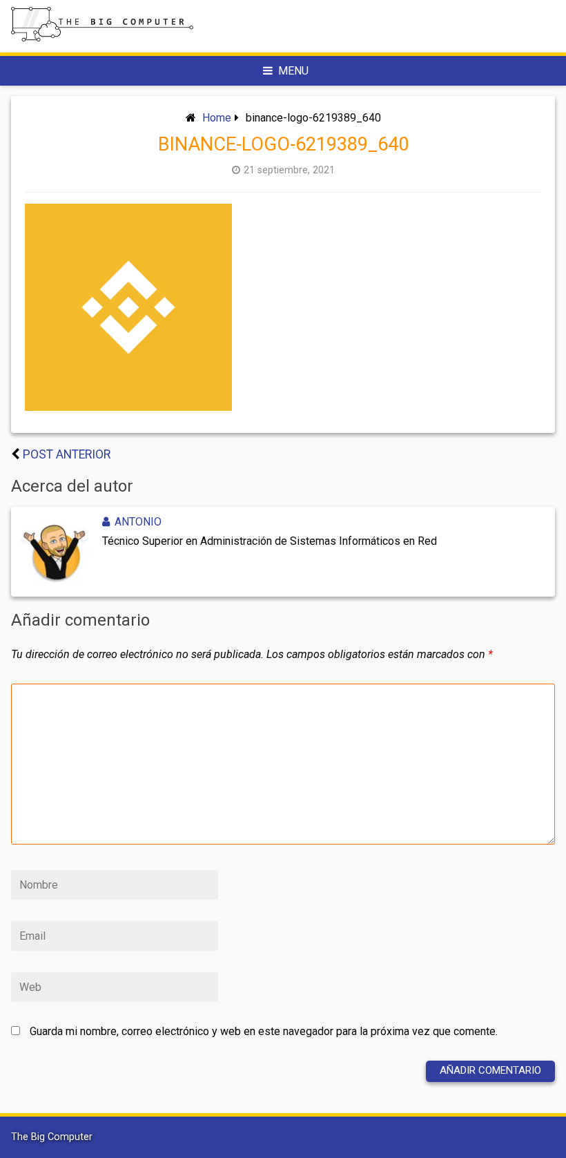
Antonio (138, 521)
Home (216, 117)
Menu (293, 70)
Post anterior (66, 454)
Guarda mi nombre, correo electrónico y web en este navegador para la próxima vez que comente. (264, 1031)
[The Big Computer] (102, 37)
